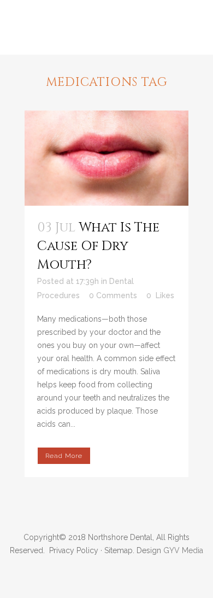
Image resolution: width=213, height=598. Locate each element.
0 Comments (113, 295)
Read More (63, 456)
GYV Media (183, 550)
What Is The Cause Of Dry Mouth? (98, 246)
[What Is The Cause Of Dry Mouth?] (106, 158)
